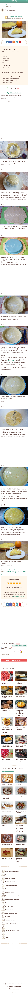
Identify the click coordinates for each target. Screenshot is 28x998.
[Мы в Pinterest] (15, 992)
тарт (18, 571)
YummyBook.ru (14, 1)
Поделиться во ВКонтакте (7, 42)
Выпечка (11, 569)
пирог (16, 571)
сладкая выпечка (22, 572)
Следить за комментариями (20, 645)
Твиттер (17, 42)
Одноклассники (14, 42)
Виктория (13, 88)
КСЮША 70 (6, 647)
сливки (9, 571)
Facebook (10, 42)
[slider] (14, 583)
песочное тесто (6, 572)
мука (7, 571)
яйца (4, 571)
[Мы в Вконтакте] (12, 992)
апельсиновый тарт (14, 572)
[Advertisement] (14, 119)
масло (13, 571)
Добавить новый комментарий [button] (14, 660)
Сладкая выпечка (17, 569)
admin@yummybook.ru (18, 596)
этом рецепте (11, 360)
